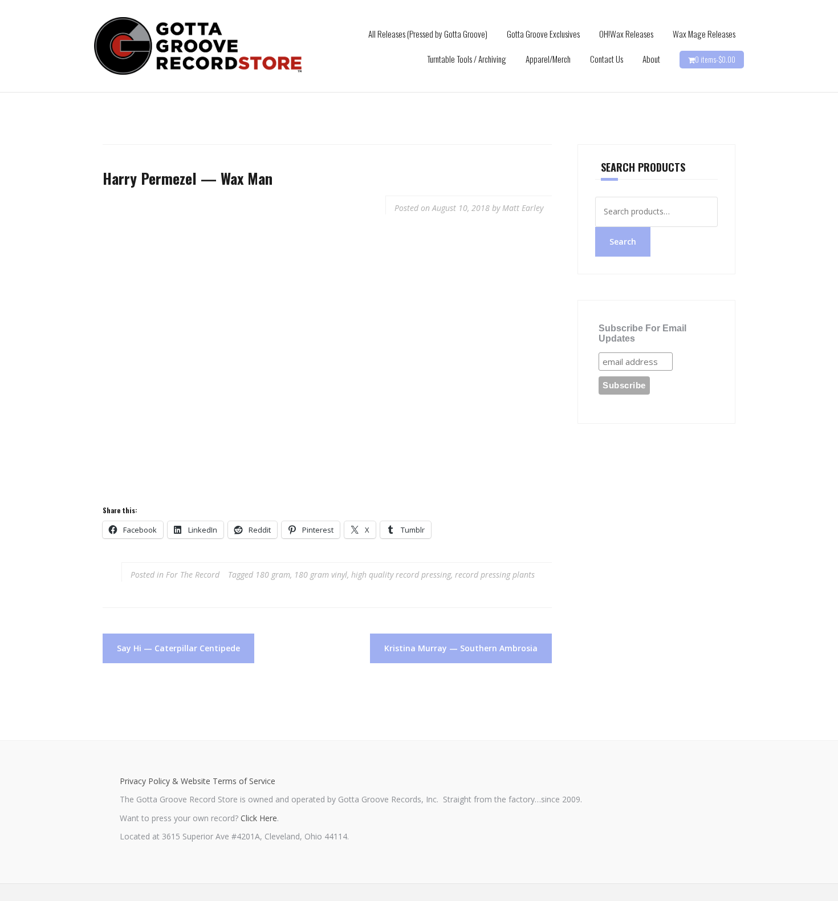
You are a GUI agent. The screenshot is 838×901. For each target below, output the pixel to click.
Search (622, 241)
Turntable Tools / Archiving (466, 58)
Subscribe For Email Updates (642, 333)
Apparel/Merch (548, 58)
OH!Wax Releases (626, 33)
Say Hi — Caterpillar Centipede (178, 648)
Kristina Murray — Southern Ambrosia (461, 648)
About (651, 58)
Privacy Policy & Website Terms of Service (197, 781)
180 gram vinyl (320, 574)
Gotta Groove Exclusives (543, 33)
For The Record (192, 574)
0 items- (715, 59)
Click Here (259, 818)
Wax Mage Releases (704, 33)
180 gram (272, 574)
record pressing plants (495, 574)
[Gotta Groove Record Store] (198, 45)
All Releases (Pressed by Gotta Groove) (427, 33)
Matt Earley (522, 207)
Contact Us (606, 58)
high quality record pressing (401, 574)
